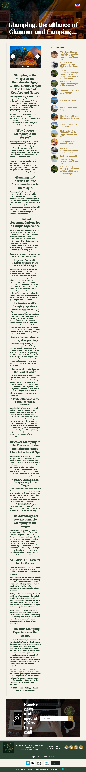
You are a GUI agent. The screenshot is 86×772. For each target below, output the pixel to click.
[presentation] (13, 56)
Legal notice (36, 757)
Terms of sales (49, 757)
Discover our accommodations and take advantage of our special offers (24, 670)
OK (71, 718)
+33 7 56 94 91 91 (55, 746)
